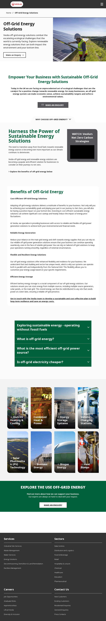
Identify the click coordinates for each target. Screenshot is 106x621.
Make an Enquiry (13, 55)
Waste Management (11, 550)
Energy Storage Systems (64, 408)
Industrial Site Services (13, 546)
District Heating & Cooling (17, 408)
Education (58, 577)
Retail (56, 559)
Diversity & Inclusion (12, 614)
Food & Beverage (61, 555)
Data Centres (59, 546)
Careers (9, 589)
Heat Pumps (88, 452)
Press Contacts (60, 614)
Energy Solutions (10, 559)
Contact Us (61, 589)
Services (9, 539)
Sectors (59, 539)
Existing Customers (61, 601)
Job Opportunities (11, 596)
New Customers (60, 596)
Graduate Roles (10, 601)
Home (8, 13)
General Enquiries (61, 610)
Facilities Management (12, 568)
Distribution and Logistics (64, 550)
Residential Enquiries (62, 605)
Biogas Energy (64, 452)
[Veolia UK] (17, 4)
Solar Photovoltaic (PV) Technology (17, 452)
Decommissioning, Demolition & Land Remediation (23, 563)
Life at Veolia (9, 610)
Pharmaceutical (60, 581)
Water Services (10, 555)
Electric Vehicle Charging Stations (88, 408)
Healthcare (58, 572)
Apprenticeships (10, 605)
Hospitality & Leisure (62, 563)
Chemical (58, 568)
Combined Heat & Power (41, 408)
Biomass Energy (41, 452)
